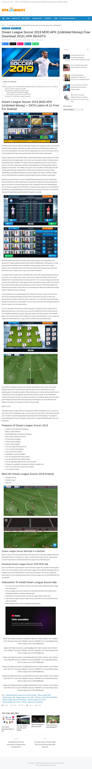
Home (8, 18)
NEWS (56, 18)
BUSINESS (48, 18)
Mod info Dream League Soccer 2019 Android (16, 90)
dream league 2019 (44, 695)
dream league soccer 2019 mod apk (15, 699)
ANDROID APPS (37, 18)
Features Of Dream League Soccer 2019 (15, 88)
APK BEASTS (7, 40)
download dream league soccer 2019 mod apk (21, 695)
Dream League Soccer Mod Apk (32, 702)
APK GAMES (25, 18)
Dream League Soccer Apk (37, 699)
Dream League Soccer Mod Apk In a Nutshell (18, 92)
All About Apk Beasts (67, 18)
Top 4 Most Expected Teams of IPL (8, 729)
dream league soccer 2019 (25, 697)
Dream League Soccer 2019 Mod (46, 697)
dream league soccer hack (12, 702)
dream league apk (9, 697)
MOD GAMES (6, 28)
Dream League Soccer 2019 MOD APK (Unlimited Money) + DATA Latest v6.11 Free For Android (30, 86)
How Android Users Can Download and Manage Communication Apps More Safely (44, 2)
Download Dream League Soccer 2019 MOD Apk (19, 94)
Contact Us (16, 18)
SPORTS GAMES (16, 28)
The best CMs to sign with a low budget (22, 728)
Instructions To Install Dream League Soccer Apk (17, 96)
